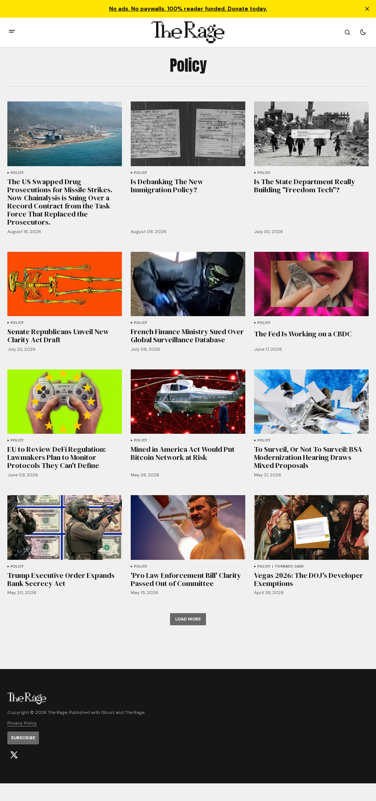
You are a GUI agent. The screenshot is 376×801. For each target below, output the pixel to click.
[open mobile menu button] (12, 32)
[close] (367, 9)
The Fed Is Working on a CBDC (303, 334)
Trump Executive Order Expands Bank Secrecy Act (61, 579)
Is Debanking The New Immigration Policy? (167, 186)
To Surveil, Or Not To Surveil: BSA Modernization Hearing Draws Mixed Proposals (308, 457)
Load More (188, 619)
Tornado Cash (289, 566)
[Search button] (347, 32)
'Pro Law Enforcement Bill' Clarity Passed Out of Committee (186, 579)
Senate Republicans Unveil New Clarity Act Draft (58, 336)
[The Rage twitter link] (14, 755)
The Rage (134, 712)
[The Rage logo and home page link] (187, 32)
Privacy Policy (22, 723)
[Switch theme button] (363, 32)
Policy (17, 173)
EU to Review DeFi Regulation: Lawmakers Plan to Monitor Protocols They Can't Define (56, 457)
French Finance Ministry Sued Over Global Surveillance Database (187, 336)
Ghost (108, 712)
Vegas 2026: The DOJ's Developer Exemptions (308, 579)
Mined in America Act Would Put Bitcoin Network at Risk (183, 453)
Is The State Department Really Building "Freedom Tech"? (304, 186)
